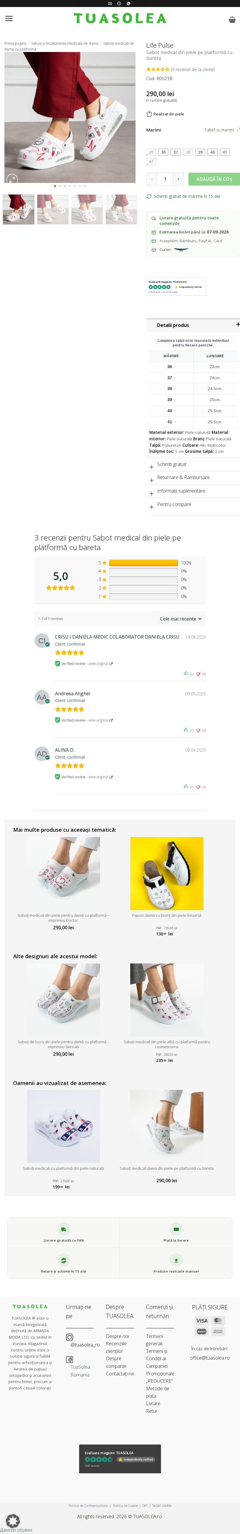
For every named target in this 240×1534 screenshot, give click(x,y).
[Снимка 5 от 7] (75, 186)
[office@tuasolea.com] (110, 3)
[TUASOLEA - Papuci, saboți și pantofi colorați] (120, 19)
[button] (8, 19)
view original (98, 663)
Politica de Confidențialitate (88, 1505)
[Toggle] (151, 465)
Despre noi (117, 1336)
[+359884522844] (129, 3)
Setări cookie (162, 1505)
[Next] (125, 117)
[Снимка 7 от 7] (85, 186)
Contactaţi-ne (120, 1373)
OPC (145, 1505)
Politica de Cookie (125, 1505)
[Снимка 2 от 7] (60, 186)
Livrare (153, 1403)
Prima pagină (15, 43)
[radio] (151, 152)
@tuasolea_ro (85, 1344)
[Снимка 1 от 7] (55, 186)
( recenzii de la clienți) (193, 69)
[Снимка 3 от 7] (65, 186)
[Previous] (14, 117)
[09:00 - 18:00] (119, 3)
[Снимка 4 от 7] (70, 186)
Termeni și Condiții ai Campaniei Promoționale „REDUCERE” (160, 1366)
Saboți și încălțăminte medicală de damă (64, 43)
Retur (151, 1411)
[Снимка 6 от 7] (80, 186)
